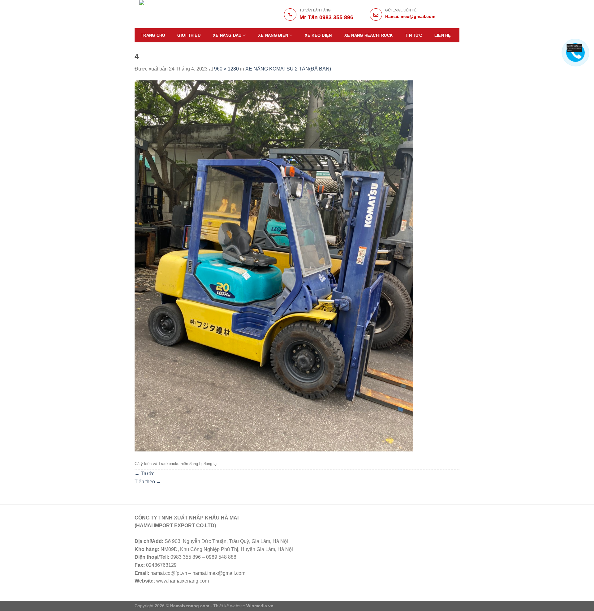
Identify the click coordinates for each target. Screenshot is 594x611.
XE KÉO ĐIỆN (318, 35)
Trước (144, 473)
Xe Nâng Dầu (227, 35)
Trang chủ (153, 35)
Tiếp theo (148, 481)
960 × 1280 (226, 68)
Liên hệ (442, 35)
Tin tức (413, 35)
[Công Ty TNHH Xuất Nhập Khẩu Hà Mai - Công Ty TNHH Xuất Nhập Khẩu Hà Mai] (183, 14)
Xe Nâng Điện (273, 35)
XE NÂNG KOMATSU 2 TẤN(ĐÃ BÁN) (288, 68)
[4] (274, 265)
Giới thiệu (188, 35)
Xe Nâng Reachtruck (368, 35)
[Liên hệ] (574, 47)
